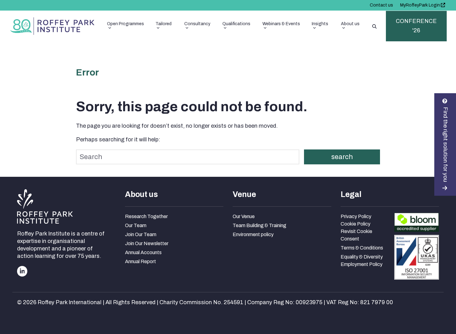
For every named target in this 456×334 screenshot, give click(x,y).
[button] (374, 26)
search (342, 157)
